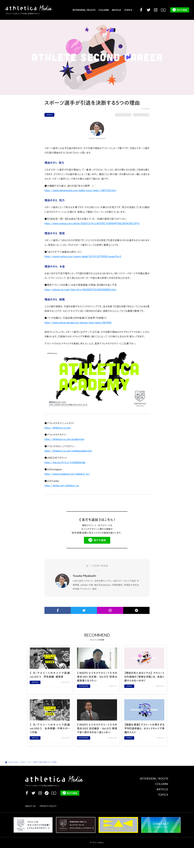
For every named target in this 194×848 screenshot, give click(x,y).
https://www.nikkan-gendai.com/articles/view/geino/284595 (77, 322)
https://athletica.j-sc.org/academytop (64, 439)
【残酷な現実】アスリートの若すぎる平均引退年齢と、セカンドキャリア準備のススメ (144, 728)
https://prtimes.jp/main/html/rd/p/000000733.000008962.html (80, 289)
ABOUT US (30, 806)
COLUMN (103, 10)
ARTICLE (116, 10)
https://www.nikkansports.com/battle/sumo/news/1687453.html (80, 190)
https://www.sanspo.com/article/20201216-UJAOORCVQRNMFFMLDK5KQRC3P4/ (92, 223)
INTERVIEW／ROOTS (84, 10)
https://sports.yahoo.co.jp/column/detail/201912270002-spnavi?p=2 (82, 256)
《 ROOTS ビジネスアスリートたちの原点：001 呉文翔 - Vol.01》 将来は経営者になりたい (97, 677)
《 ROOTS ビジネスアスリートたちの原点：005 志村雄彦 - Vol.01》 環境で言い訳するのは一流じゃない (97, 728)
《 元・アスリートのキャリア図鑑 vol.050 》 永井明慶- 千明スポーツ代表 (50, 728)
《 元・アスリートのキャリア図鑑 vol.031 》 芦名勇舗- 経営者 (50, 675)
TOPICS (128, 10)
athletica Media (13, 762)
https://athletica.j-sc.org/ (57, 427)
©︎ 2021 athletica (97, 842)
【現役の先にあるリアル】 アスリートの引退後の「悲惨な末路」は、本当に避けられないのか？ (144, 677)
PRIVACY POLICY (48, 806)
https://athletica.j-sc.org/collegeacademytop (68, 450)
